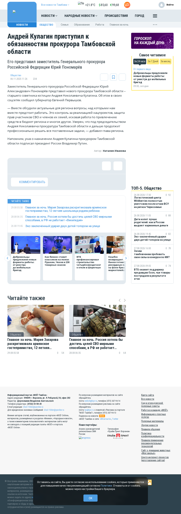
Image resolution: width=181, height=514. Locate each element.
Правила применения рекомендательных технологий (152, 443)
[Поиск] (167, 16)
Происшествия (116, 16)
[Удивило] (49, 165)
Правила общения (150, 429)
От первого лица (142, 69)
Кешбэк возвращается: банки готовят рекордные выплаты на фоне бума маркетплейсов (120, 263)
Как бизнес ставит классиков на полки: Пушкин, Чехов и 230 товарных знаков (57, 260)
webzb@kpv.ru (90, 401)
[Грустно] (61, 165)
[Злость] (72, 165)
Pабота (99, 24)
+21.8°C (90, 5)
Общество (46, 24)
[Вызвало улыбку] (26, 165)
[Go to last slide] (7, 258)
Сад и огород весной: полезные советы (152, 404)
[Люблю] (38, 165)
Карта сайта (147, 395)
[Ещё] (155, 16)
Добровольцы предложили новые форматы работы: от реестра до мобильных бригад (24, 263)
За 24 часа (139, 61)
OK (90, 498)
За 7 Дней (153, 61)
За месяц (166, 61)
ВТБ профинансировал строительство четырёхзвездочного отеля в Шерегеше (89, 262)
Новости (48, 16)
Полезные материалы (152, 421)
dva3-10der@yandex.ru (33, 407)
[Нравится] (15, 165)
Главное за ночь (119, 24)
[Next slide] (126, 258)
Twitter (115, 419)
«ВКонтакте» (105, 419)
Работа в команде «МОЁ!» (154, 410)
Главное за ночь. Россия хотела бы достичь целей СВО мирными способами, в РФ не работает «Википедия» (96, 344)
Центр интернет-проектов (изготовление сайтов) (155, 459)
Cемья (64, 24)
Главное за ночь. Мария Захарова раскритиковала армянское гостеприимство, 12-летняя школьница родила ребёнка (32, 344)
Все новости (147, 399)
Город (139, 16)
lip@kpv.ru (89, 410)
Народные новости (80, 16)
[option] (35, 336)
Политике (106, 485)
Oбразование (82, 24)
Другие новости (149, 425)
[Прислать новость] (127, 5)
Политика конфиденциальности (152, 435)
